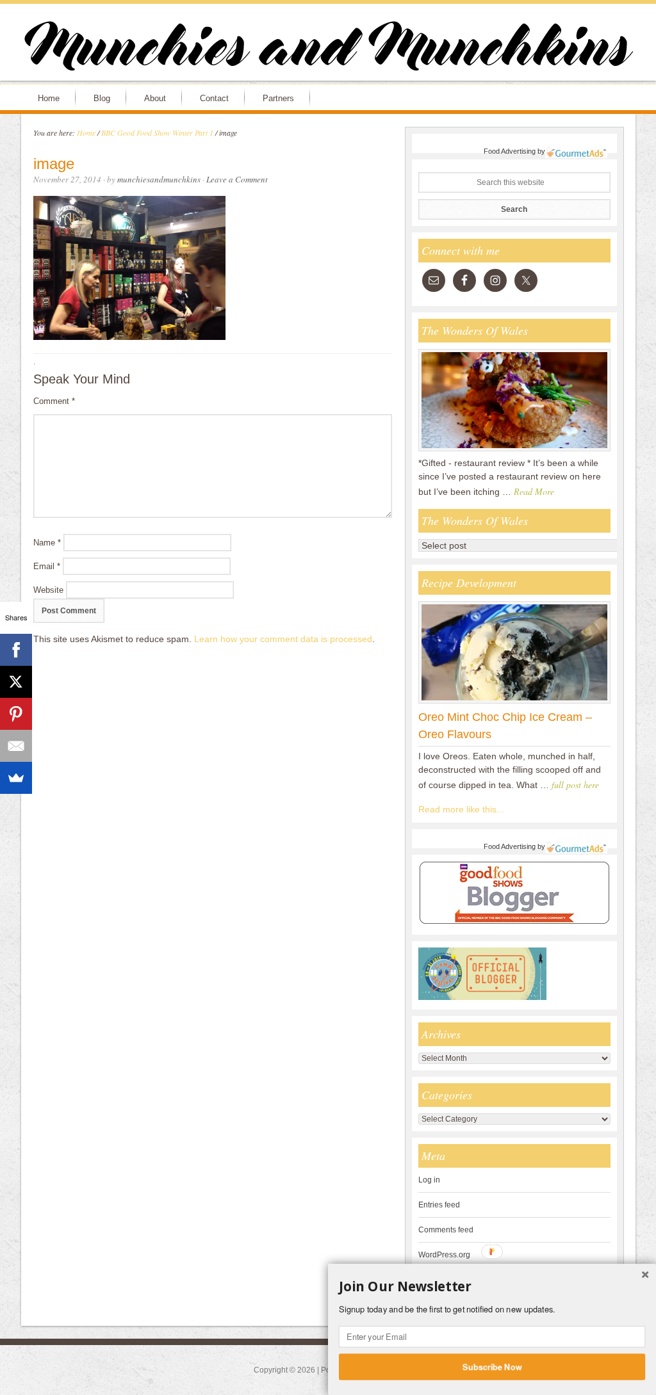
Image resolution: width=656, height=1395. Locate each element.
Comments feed (445, 1229)
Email (46, 566)
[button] (492, 1286)
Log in (429, 1179)
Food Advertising (510, 151)
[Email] (16, 746)
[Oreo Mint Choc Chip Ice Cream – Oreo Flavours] (514, 702)
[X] (16, 682)
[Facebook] (16, 650)
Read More (534, 491)
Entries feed (439, 1204)
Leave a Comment (237, 179)
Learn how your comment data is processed (283, 639)
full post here (575, 784)
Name (47, 542)
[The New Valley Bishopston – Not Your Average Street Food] (514, 450)
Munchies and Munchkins (328, 48)
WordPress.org (444, 1254)
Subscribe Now (492, 1366)
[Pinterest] (16, 714)
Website (48, 590)
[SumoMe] (16, 778)
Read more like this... (461, 809)
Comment (54, 401)
